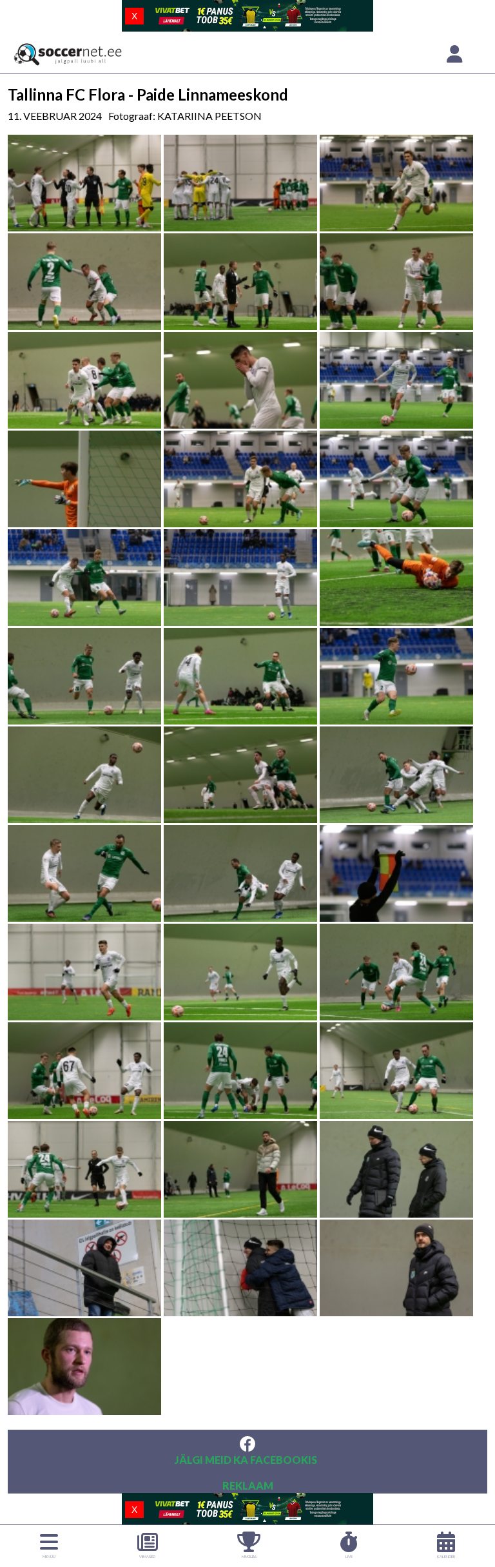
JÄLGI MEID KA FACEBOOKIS (246, 1460)
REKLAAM (247, 1485)
